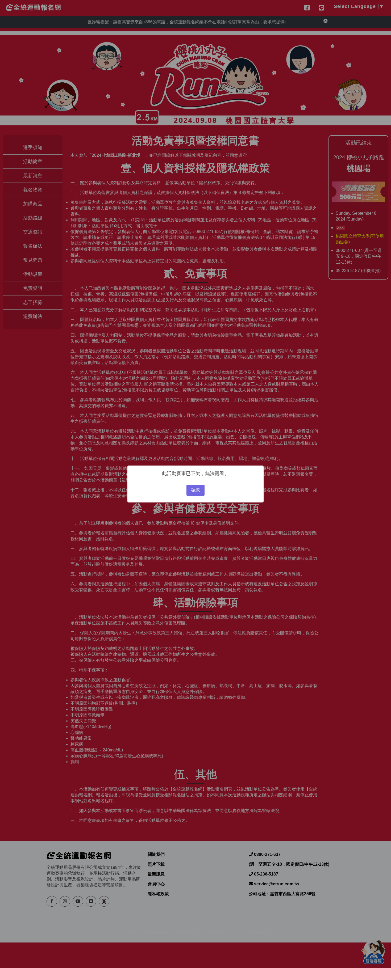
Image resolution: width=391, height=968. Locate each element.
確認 (195, 490)
